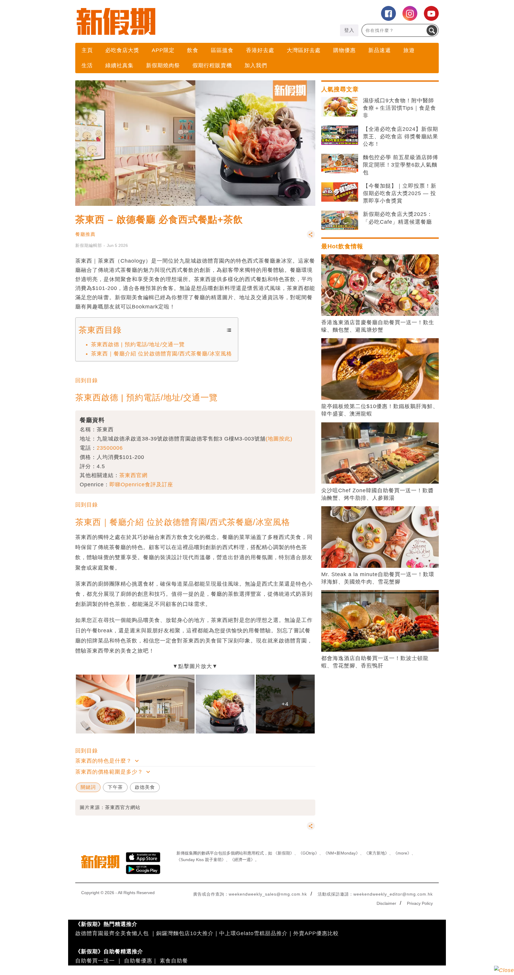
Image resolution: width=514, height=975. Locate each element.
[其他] (310, 237)
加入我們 (256, 65)
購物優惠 (344, 50)
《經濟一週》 (242, 859)
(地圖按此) (279, 439)
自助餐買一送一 (95, 961)
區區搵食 (222, 50)
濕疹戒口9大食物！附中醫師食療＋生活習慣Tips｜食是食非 (399, 108)
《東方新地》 (376, 853)
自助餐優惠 (138, 961)
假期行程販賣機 (212, 65)
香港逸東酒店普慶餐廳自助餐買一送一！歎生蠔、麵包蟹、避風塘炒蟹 (377, 326)
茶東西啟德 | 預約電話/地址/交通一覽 (138, 344)
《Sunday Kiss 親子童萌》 (201, 859)
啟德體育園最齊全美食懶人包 (112, 933)
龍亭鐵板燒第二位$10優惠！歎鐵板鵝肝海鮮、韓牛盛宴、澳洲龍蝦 (379, 410)
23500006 (110, 448)
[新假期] (166, 21)
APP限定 (163, 50)
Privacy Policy (420, 903)
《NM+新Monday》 (341, 853)
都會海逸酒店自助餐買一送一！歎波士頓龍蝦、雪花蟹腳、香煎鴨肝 (375, 662)
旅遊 (409, 50)
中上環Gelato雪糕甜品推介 (253, 933)
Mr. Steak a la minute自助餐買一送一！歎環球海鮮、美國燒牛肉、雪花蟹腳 (377, 578)
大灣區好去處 (304, 50)
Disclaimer (386, 903)
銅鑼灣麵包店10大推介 (185, 933)
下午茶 (115, 787)
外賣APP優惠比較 (316, 933)
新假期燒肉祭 (163, 65)
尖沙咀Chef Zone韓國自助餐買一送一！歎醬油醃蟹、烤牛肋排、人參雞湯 (377, 494)
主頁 (87, 50)
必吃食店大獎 (122, 50)
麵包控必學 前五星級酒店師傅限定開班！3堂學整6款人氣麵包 (400, 164)
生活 (87, 65)
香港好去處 (260, 50)
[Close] (504, 970)
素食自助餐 (174, 961)
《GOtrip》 (308, 853)
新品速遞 (379, 50)
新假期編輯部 (88, 245)
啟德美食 (145, 787)
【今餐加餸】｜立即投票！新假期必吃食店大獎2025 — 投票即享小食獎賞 (399, 193)
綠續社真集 (119, 65)
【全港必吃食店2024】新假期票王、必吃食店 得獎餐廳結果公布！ (400, 136)
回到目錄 (86, 380)
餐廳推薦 (85, 234)
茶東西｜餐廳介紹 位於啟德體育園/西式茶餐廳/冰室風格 (161, 354)
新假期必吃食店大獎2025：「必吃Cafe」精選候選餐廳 (397, 218)
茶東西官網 (133, 475)
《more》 (402, 853)
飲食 (192, 50)
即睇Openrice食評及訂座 (141, 484)
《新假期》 (283, 853)
